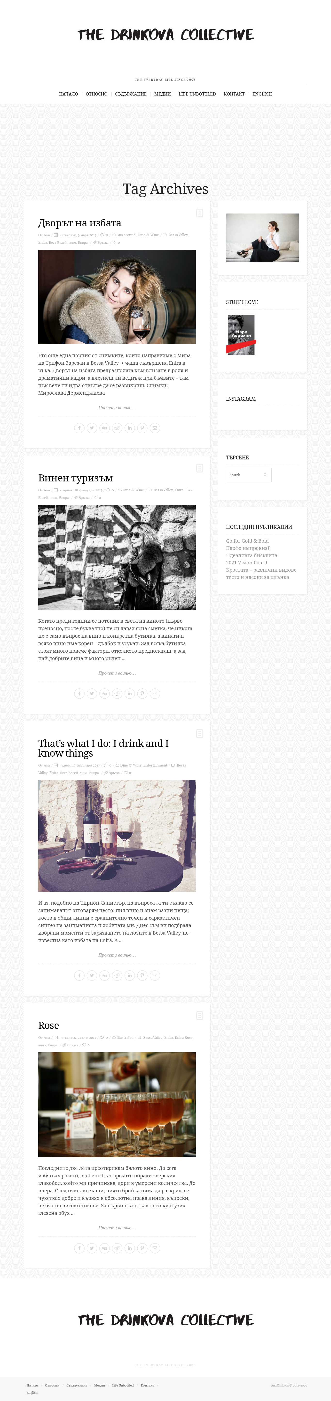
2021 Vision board (246, 562)
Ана (47, 235)
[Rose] (117, 1104)
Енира (83, 242)
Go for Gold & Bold (247, 541)
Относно (96, 94)
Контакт (234, 94)
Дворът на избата (79, 222)
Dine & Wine (148, 235)
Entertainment (155, 765)
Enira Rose (184, 1037)
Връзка (103, 242)
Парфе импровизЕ (248, 548)
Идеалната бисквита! (252, 555)
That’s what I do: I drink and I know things (103, 748)
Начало (68, 94)
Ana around (126, 235)
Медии (162, 94)
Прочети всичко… (117, 407)
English (262, 94)
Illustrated (125, 1037)
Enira (42, 242)
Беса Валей (58, 242)
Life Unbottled (197, 94)
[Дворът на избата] (117, 297)
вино (72, 242)
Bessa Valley (178, 235)
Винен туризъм (75, 477)
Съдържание (131, 94)
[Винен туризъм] (117, 557)
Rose (48, 1025)
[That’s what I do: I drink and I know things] (117, 836)
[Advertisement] (165, 140)
